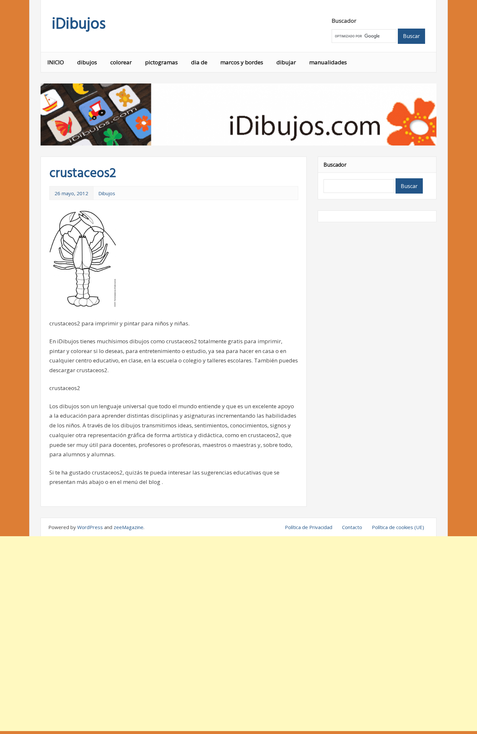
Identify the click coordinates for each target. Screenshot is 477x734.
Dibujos (106, 193)
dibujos (87, 62)
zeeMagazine (128, 527)
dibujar (286, 62)
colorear (121, 62)
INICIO (55, 62)
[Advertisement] (238, 633)
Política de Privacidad (308, 527)
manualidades (328, 62)
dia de (199, 62)
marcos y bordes (241, 62)
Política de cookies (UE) (398, 527)
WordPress (90, 527)
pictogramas (161, 62)
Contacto (352, 527)
